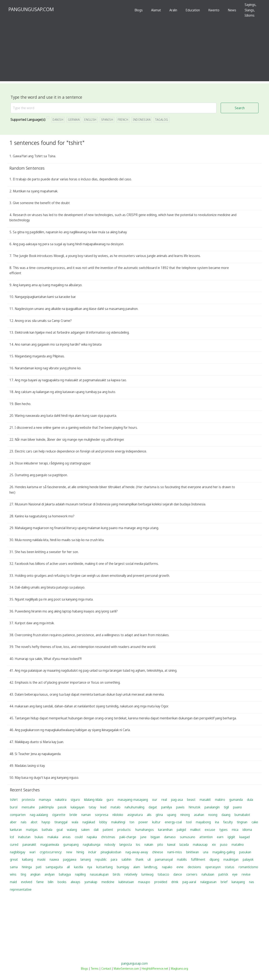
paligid (181, 829)
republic (101, 859)
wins (13, 874)
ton (131, 822)
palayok (248, 859)
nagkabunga (91, 844)
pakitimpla (46, 807)
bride (73, 814)
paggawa (69, 859)
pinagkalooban (111, 852)
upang (171, 814)
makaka (52, 837)
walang (72, 829)
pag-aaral (189, 882)
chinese (157, 852)
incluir (92, 852)
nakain (148, 844)
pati (38, 867)
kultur (156, 822)
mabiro (220, 799)
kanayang (238, 882)
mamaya (45, 799)
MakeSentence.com (126, 968)
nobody (109, 844)
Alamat (156, 10)
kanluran (16, 829)
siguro (75, 799)
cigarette (58, 814)
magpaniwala (49, 844)
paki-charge (127, 837)
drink (174, 882)
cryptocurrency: (51, 852)
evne (180, 867)
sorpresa (101, 814)
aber (13, 822)
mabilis (182, 859)
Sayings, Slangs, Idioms (250, 10)
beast (191, 799)
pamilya (166, 807)
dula (250, 799)
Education (193, 10)
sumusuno (187, 837)
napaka (92, 837)
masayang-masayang (133, 799)
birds (116, 874)
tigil (226, 807)
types (223, 829)
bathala (47, 829)
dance (177, 874)
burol (13, 807)
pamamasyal (164, 859)
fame (40, 882)
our (154, 799)
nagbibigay (17, 852)
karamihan (165, 829)
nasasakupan (99, 874)
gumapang (71, 844)
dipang (214, 859)
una (205, 852)
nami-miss (174, 852)
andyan (50, 874)
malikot (195, 829)
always (75, 882)
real (164, 799)
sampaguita (54, 867)
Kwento (213, 10)
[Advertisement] (134, 51)
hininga (27, 867)
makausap (200, 844)
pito (160, 844)
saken (85, 829)
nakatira (60, 799)
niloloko (117, 814)
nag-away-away (136, 852)
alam (136, 867)
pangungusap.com (134, 963)
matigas (32, 829)
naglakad (88, 822)
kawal (171, 844)
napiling (80, 874)
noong (212, 814)
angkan (35, 874)
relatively (130, 874)
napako (167, 867)
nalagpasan (208, 882)
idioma (247, 829)
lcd (12, 837)
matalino (238, 844)
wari (32, 852)
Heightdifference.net (155, 968)
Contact (106, 968)
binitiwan (192, 852)
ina (217, 822)
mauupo (144, 882)
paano (237, 807)
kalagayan (77, 807)
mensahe (28, 807)
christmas (108, 837)
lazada (184, 844)
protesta (28, 799)
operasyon (213, 867)
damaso (170, 837)
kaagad (244, 837)
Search (240, 108)
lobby (103, 822)
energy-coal (173, 822)
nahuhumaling (134, 807)
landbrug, (151, 867)
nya (89, 867)
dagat (153, 807)
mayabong (203, 822)
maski (41, 859)
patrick (223, 874)
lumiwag (147, 874)
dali (96, 829)
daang (226, 814)
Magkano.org (179, 968)
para (114, 859)
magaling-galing (223, 852)
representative (21, 889)
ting (23, 874)
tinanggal (60, 822)
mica (235, 829)
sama (14, 867)
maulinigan (231, 859)
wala (75, 822)
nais (23, 822)
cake (255, 822)
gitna (159, 814)
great (14, 859)
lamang (85, 859)
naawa (54, 859)
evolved (26, 882)
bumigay (123, 867)
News (232, 10)
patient (108, 829)
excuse (210, 829)
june (143, 837)
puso (223, 844)
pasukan (245, 852)
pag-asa (177, 799)
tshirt (14, 799)
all (68, 867)
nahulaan (208, 874)
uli (149, 859)
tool (189, 822)
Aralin (173, 10)
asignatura (135, 814)
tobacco (163, 874)
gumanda (236, 799)
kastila (78, 867)
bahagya (65, 874)
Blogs (138, 10)
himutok (194, 807)
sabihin (126, 859)
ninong (185, 814)
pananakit (29, 844)
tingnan (242, 822)
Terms (95, 968)
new (69, 852)
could (79, 837)
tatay (92, 807)
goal (60, 829)
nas (251, 882)
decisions (194, 867)
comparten (18, 814)
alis (149, 814)
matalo (115, 807)
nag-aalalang (39, 814)
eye (234, 874)
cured (14, 844)
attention (206, 837)
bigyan (155, 837)
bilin (50, 882)
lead (103, 807)
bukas (39, 837)
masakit (205, 799)
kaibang (27, 859)
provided (160, 882)
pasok (62, 807)
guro (110, 799)
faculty (228, 822)
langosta (125, 844)
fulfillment (198, 859)
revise (246, 874)
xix (214, 844)
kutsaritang (104, 867)
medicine (108, 882)
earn (220, 837)
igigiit (231, 837)
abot (34, 822)
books (62, 882)
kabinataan (126, 882)
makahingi (118, 822)
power (143, 822)
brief (224, 882)
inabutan (24, 837)
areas (66, 837)
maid (13, 882)
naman (86, 814)
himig (80, 852)
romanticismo (248, 867)
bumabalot (242, 814)
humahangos (144, 829)
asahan (199, 814)
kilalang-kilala (93, 799)
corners (191, 874)
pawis (180, 807)
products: (124, 829)
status (229, 867)
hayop (46, 822)
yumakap (90, 882)
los (138, 844)
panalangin (212, 807)
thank (139, 859)
